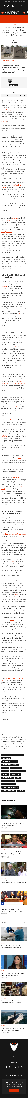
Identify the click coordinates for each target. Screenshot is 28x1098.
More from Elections (8, 800)
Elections (5, 771)
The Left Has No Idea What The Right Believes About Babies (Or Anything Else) (12, 946)
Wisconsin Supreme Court (8, 790)
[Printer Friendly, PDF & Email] (24, 95)
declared (4, 286)
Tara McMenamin (21, 781)
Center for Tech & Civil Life (10, 761)
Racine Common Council (8, 781)
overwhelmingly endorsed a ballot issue (13, 534)
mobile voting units (7, 777)
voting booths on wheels (8, 784)
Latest (3, 923)
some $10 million (6, 232)
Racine (18, 777)
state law (4, 121)
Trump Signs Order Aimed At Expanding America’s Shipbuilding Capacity (12, 1029)
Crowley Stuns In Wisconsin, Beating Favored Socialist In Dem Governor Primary (13, 881)
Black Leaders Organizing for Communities (13, 755)
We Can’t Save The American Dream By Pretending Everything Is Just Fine (12, 1001)
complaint (9, 420)
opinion (11, 620)
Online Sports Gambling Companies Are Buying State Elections (12, 824)
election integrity (16, 768)
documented (16, 477)
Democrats (5, 768)
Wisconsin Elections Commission (10, 787)
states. (17, 595)
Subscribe (14, 1090)
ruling (19, 314)
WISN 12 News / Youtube (8, 60)
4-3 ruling (8, 110)
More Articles (13, 85)
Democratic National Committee (10, 764)
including (4, 436)
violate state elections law (9, 347)
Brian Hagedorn (6, 758)
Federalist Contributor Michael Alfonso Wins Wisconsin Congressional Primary (12, 853)
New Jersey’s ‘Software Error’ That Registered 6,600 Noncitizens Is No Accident (13, 910)
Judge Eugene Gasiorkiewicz (18, 771)
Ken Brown (5, 774)
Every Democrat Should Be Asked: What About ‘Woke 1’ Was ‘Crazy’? (12, 974)
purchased (9, 220)
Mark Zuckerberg (15, 774)
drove (19, 458)
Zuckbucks (21, 790)
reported (15, 218)
